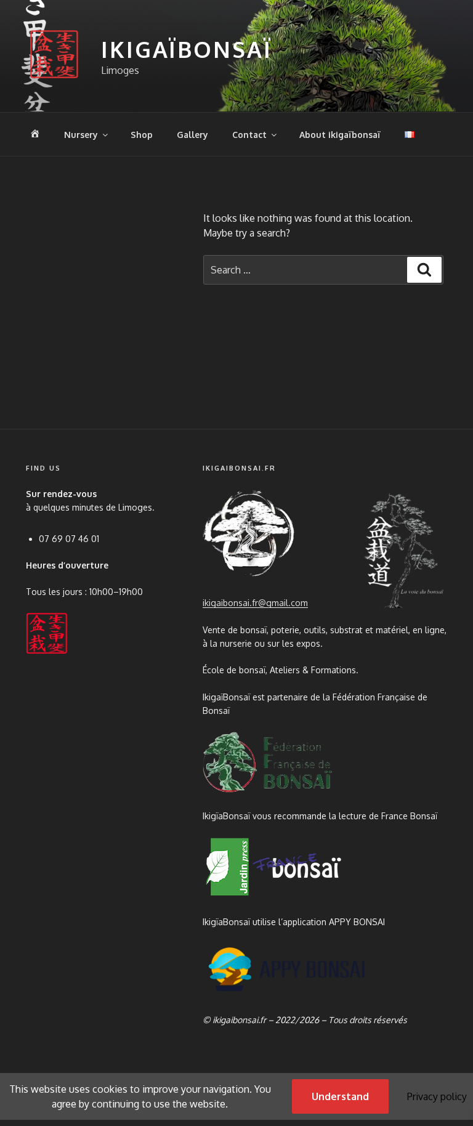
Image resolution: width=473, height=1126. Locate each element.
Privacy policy (437, 1096)
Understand (340, 1096)
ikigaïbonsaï (186, 49)
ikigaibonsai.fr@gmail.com (255, 602)
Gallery (192, 134)
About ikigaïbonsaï (340, 134)
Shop (142, 134)
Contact (249, 134)
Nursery (81, 134)
